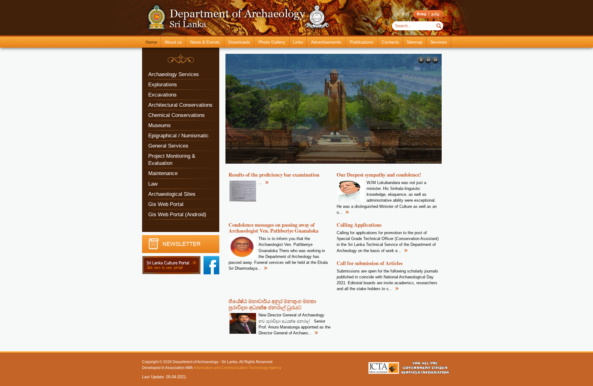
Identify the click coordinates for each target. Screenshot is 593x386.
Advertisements (326, 42)
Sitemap (414, 42)
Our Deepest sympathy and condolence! (379, 175)
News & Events (205, 42)
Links (298, 42)
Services (438, 42)
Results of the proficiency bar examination (274, 175)
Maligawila (253, 153)
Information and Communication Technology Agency (237, 368)
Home (151, 42)
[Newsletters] (180, 251)
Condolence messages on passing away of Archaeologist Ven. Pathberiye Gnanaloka (273, 228)
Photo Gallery (272, 42)
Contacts (390, 42)
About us (173, 42)
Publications (361, 42)
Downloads (239, 42)
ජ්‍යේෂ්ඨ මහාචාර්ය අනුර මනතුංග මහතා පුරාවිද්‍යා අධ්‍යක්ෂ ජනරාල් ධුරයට (272, 304)
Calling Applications (359, 225)
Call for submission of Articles (369, 263)
